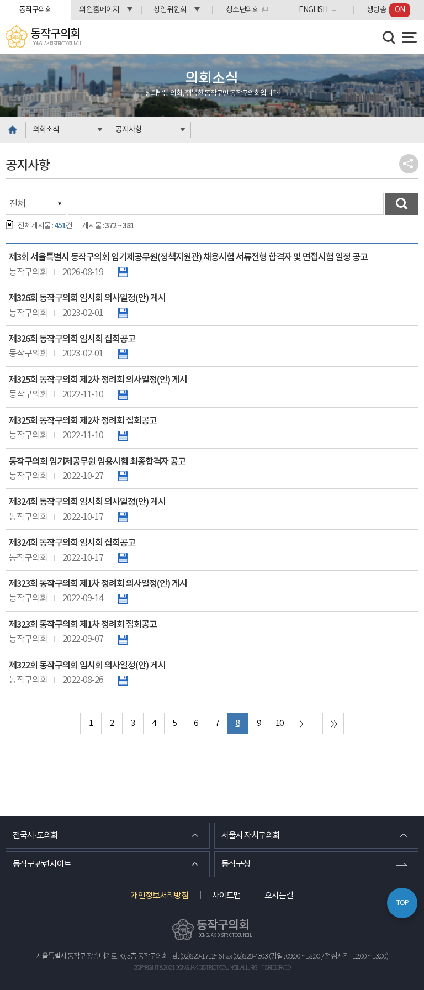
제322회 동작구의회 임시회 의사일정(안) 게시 (87, 665)
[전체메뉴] (409, 37)
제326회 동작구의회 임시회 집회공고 (72, 339)
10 (279, 723)
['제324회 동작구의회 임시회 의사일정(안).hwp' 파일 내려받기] (123, 517)
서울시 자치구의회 (250, 835)
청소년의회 (242, 10)
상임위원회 (170, 10)
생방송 (386, 10)
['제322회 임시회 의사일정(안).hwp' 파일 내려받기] (123, 680)
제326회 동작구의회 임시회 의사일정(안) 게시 (87, 298)
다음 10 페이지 (300, 723)
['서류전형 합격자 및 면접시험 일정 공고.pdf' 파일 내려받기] (123, 272)
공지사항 (128, 129)
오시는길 (278, 896)
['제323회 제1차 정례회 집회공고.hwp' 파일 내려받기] (123, 639)
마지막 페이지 (333, 723)
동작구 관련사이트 (42, 864)
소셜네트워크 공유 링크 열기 (408, 163)
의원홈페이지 (99, 10)
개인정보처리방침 (159, 896)
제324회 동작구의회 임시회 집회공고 (72, 543)
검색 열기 (389, 37)
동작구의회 (35, 10)
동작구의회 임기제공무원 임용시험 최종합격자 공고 (97, 461)
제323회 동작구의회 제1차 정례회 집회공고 (83, 624)
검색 (401, 204)
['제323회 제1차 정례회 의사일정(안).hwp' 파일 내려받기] (123, 598)
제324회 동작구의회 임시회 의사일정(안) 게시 (87, 502)
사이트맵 (226, 896)
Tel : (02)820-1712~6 (195, 956)
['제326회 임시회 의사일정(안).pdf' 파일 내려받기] (123, 313)
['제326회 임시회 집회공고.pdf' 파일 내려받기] (123, 354)
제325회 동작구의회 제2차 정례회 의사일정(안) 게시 (98, 380)
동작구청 (235, 864)
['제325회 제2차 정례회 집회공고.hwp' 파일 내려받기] (123, 435)
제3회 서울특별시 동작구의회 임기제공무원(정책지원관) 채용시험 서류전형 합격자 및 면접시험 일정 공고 (188, 257)
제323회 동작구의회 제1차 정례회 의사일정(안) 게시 (98, 583)
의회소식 (46, 129)
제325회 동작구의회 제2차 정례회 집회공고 (83, 420)
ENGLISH (313, 10)
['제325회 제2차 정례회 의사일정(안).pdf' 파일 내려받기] (123, 394)
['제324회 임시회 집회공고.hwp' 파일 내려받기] (123, 558)
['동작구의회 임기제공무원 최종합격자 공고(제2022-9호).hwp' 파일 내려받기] (123, 476)
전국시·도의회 (35, 835)
